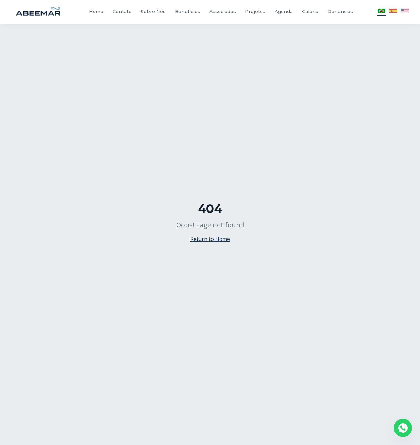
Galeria (310, 11)
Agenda (284, 11)
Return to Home (210, 239)
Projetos (255, 11)
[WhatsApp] (403, 428)
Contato (122, 11)
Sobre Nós (153, 11)
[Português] (381, 12)
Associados (222, 11)
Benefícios (187, 11)
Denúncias (340, 11)
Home (96, 11)
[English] (405, 12)
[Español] (393, 12)
